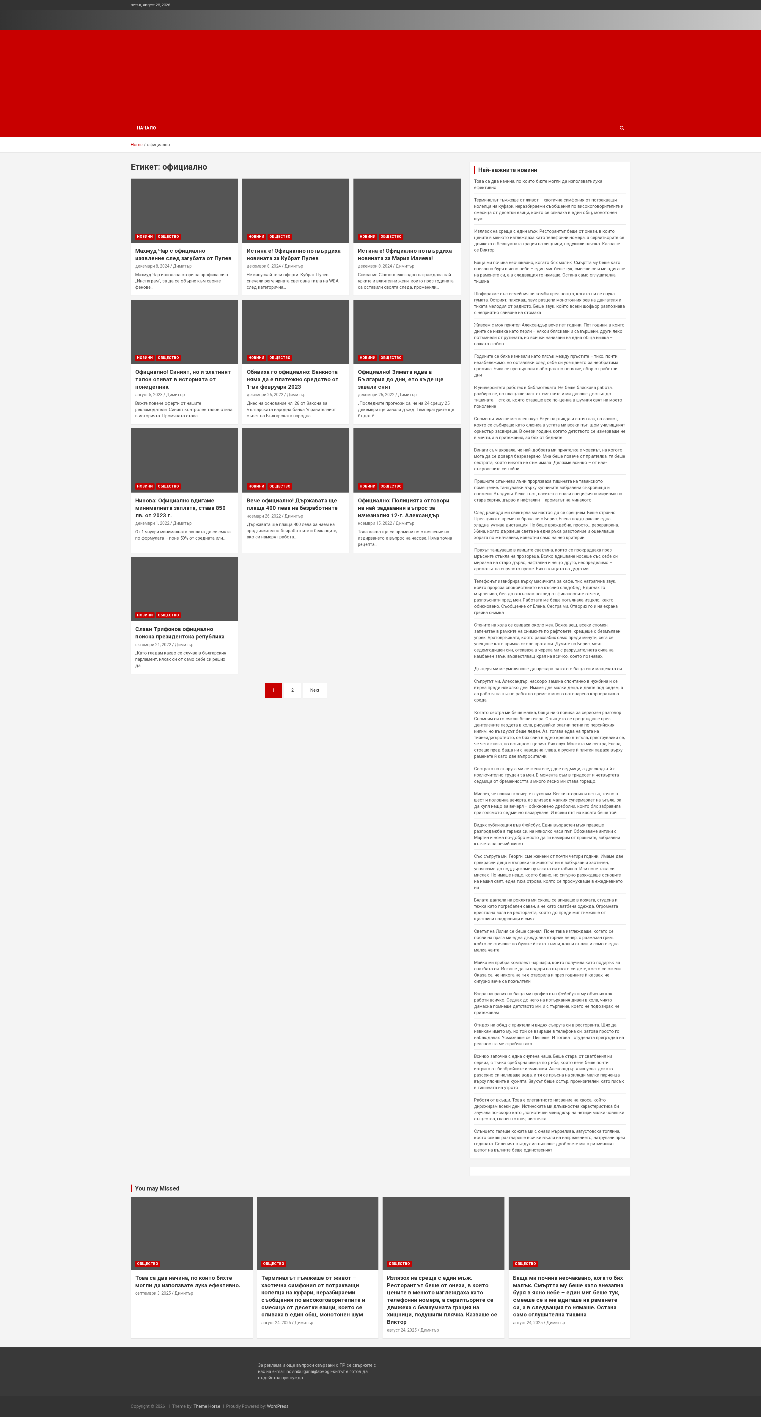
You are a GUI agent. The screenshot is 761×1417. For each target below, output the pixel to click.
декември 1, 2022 (152, 523)
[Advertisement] (380, 74)
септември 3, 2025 (153, 1293)
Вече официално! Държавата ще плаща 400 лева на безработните (292, 504)
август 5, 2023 (149, 394)
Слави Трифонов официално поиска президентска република (179, 633)
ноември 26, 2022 (264, 516)
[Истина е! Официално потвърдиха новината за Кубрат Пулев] (296, 210)
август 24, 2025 (276, 1322)
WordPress (278, 1406)
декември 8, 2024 (152, 266)
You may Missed (157, 1188)
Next (314, 690)
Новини (145, 237)
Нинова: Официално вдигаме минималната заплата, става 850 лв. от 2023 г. (180, 507)
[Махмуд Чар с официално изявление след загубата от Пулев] (184, 210)
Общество (168, 237)
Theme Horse (207, 1406)
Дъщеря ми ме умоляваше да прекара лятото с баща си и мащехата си (548, 668)
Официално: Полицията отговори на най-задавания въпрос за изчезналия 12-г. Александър (403, 507)
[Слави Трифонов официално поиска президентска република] (184, 589)
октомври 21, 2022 (153, 644)
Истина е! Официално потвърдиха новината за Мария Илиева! (405, 254)
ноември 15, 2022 (375, 523)
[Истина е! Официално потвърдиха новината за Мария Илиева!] (407, 210)
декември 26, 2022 (265, 394)
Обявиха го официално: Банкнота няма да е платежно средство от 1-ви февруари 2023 (293, 379)
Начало (146, 128)
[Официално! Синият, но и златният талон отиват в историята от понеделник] (184, 331)
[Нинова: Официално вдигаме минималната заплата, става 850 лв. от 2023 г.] (184, 460)
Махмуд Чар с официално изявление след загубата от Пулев (183, 254)
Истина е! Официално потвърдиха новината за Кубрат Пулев (294, 254)
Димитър (182, 266)
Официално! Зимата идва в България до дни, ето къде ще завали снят (401, 379)
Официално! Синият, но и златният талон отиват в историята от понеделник (183, 379)
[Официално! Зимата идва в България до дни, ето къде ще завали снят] (407, 331)
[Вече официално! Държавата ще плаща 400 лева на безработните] (296, 460)
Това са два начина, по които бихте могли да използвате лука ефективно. (187, 1281)
